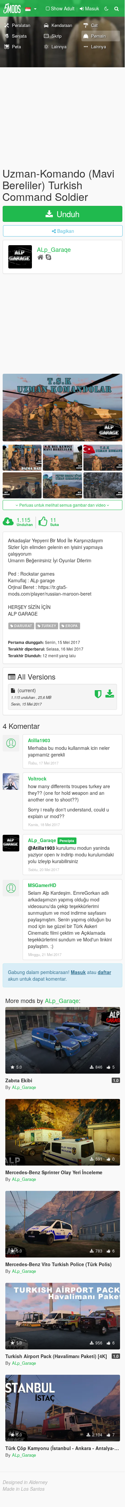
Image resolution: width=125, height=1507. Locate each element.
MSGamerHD (42, 885)
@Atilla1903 (41, 847)
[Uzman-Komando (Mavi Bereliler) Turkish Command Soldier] (62, 407)
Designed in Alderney (25, 1482)
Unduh (66, 214)
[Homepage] (40, 256)
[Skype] (48, 256)
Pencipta (67, 840)
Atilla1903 (39, 740)
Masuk (78, 972)
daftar (104, 972)
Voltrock (37, 778)
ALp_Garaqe (54, 249)
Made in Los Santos (24, 1488)
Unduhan (25, 525)
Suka (54, 525)
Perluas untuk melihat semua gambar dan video (62, 505)
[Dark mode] (106, 8)
